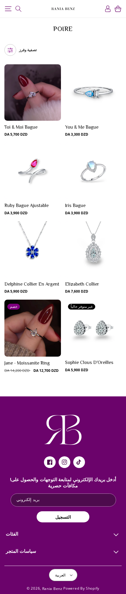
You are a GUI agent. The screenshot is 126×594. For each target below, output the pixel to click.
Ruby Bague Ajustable (26, 205)
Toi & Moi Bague (21, 127)
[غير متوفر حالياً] (117, 329)
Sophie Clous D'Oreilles (89, 362)
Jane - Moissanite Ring (27, 363)
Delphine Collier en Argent (31, 284)
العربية (60, 575)
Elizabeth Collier (82, 284)
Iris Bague (75, 205)
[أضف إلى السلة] (56, 94)
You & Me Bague (81, 127)
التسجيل (63, 517)
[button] (8, 9)
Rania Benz (52, 588)
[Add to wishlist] (56, 72)
